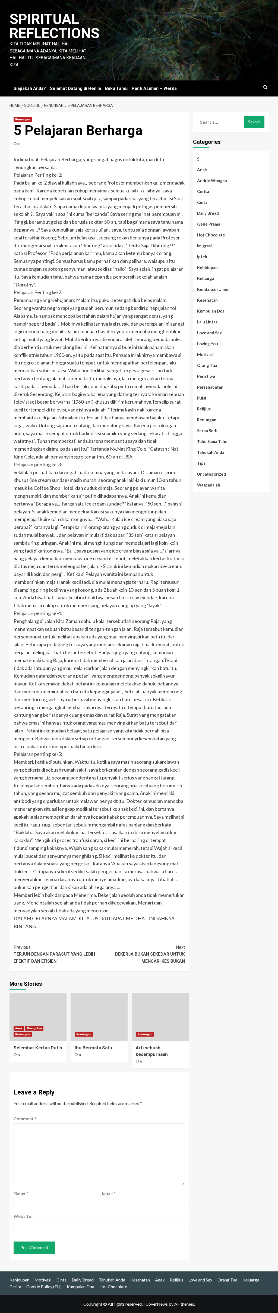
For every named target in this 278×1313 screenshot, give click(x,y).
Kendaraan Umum (213, 289)
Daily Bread (208, 213)
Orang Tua (34, 1028)
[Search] (265, 87)
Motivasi (205, 354)
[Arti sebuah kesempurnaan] (160, 1017)
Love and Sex (209, 332)
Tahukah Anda (210, 452)
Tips (201, 463)
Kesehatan (207, 300)
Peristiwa (206, 376)
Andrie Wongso (212, 180)
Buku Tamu (116, 88)
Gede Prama (208, 224)
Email (108, 1193)
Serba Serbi (208, 430)
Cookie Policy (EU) (44, 1286)
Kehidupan (207, 267)
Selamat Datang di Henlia (75, 88)
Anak (18, 1028)
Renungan (22, 119)
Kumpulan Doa (211, 310)
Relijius (204, 408)
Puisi (201, 397)
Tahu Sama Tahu (212, 441)
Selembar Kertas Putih (38, 1047)
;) (198, 158)
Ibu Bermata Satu (93, 1047)
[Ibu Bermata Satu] (99, 1017)
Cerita (203, 191)
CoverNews (157, 1303)
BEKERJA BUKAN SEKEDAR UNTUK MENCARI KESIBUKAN (150, 954)
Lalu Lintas (207, 321)
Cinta (202, 202)
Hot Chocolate (211, 234)
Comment (25, 1118)
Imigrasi (204, 245)
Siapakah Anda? (30, 88)
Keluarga (205, 278)
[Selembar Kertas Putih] (38, 1017)
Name (21, 1193)
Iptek (202, 256)
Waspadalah (208, 484)
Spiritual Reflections (54, 26)
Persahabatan (210, 387)
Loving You (207, 343)
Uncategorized (211, 474)
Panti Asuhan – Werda (154, 88)
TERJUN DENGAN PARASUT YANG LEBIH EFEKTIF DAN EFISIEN (54, 954)
